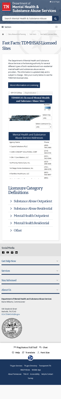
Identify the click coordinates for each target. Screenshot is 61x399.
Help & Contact (47, 374)
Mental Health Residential (31, 223)
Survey (30, 378)
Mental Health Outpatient (31, 215)
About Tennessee (14, 374)
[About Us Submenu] (56, 289)
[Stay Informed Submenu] (56, 280)
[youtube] (7, 252)
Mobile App (36, 370)
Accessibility (34, 374)
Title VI (25, 374)
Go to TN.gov (56, 2)
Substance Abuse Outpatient (33, 201)
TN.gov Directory (30, 365)
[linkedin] (16, 252)
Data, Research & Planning (17, 34)
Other (18, 230)
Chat (45, 347)
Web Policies (25, 370)
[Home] (3, 34)
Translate (30, 352)
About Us (6, 290)
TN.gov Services (16, 365)
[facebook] (3, 252)
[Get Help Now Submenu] (56, 261)
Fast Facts (33, 34)
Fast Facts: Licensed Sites (48, 34)
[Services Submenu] (56, 270)
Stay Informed (8, 280)
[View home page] (6, 6)
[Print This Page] (56, 26)
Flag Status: (27, 347)
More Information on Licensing (24, 85)
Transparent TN (45, 365)
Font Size (44, 352)
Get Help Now (8, 261)
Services (5, 271)
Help (17, 352)
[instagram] (12, 252)
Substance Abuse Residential (33, 208)
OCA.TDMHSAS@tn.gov (10, 314)
